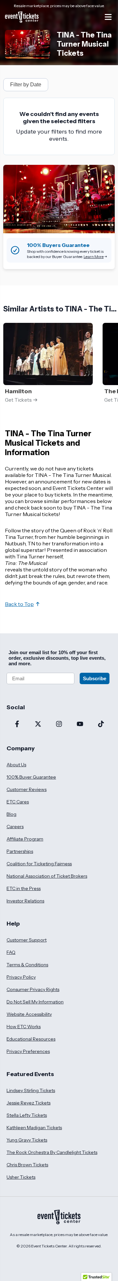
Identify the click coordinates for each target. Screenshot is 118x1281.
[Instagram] (59, 724)
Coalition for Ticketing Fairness (39, 864)
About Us (16, 765)
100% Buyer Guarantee (31, 777)
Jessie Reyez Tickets (28, 1103)
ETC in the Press (24, 888)
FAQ (11, 952)
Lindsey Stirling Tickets (31, 1090)
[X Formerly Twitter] (38, 724)
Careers (15, 826)
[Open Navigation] (108, 16)
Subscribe (94, 678)
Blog (11, 814)
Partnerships (20, 851)
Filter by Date (25, 84)
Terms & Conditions (27, 965)
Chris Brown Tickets (27, 1165)
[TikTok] (100, 724)
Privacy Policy (21, 977)
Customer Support (27, 940)
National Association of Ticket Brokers (47, 876)
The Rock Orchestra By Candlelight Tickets (52, 1152)
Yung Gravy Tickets (27, 1140)
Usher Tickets (21, 1177)
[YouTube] (79, 724)
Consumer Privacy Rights (33, 989)
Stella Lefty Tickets (27, 1115)
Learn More (94, 256)
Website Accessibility (29, 1014)
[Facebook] (17, 724)
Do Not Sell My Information (35, 1002)
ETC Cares (18, 802)
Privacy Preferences (28, 1051)
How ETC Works (24, 1026)
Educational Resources (31, 1039)
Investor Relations (25, 901)
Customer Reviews (27, 789)
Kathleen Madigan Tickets (34, 1127)
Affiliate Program (25, 839)
